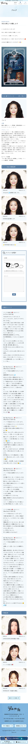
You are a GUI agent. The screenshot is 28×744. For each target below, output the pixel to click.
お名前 (5, 258)
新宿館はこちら (19, 726)
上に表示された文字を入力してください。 (14, 271)
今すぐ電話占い (6, 726)
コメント (6, 276)
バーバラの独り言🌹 (8, 312)
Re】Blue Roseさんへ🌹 (9, 366)
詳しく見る (21, 95)
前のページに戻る (13, 698)
